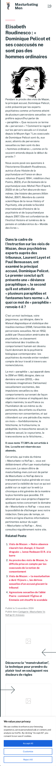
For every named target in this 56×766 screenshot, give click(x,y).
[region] (28, 741)
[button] (49, 6)
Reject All (28, 759)
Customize (28, 751)
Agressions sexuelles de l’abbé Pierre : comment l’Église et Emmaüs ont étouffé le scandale (28, 596)
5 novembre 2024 (24, 608)
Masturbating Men (26, 6)
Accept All (28, 743)
